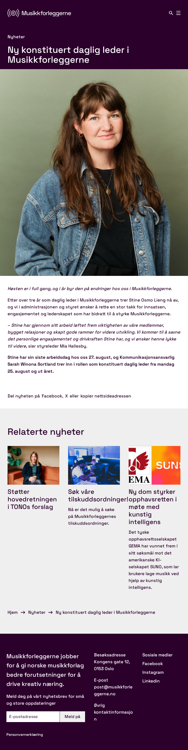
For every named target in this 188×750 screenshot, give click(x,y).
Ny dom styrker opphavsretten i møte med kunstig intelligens (153, 507)
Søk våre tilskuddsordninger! (98, 495)
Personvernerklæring (24, 734)
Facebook (52, 396)
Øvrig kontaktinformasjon (113, 712)
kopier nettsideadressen (105, 396)
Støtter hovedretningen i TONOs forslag (32, 499)
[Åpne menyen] (178, 13)
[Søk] (171, 13)
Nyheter (36, 612)
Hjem (13, 612)
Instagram (153, 672)
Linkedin (151, 681)
